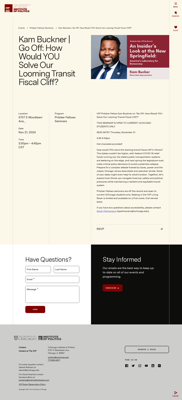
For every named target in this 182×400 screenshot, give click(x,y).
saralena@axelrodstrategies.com (34, 380)
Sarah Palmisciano (106, 211)
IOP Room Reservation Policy (32, 384)
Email (30, 279)
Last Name (61, 269)
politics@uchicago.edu (58, 357)
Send (35, 309)
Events (21, 28)
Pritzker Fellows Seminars (41, 28)
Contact (22, 347)
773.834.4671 (54, 360)
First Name (32, 269)
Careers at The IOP (27, 351)
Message (32, 289)
